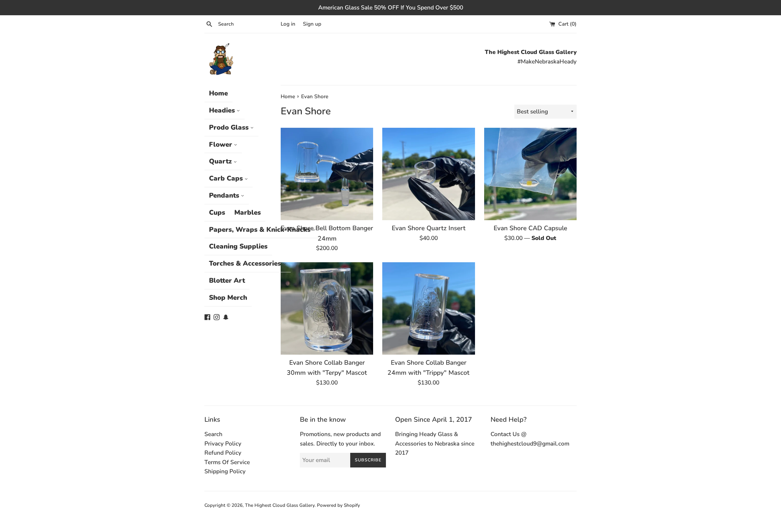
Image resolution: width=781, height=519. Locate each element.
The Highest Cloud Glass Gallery (280, 505)
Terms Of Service (227, 462)
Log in (288, 23)
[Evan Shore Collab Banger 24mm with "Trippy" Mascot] (428, 308)
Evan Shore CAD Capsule (530, 228)
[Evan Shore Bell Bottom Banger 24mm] (327, 174)
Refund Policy (222, 453)
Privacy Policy (222, 444)
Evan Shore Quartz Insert (429, 228)
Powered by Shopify (338, 505)
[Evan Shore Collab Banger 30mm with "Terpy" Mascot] (327, 308)
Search (213, 434)
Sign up (312, 23)
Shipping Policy (225, 471)
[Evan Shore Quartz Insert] (428, 174)
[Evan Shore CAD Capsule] (530, 174)
